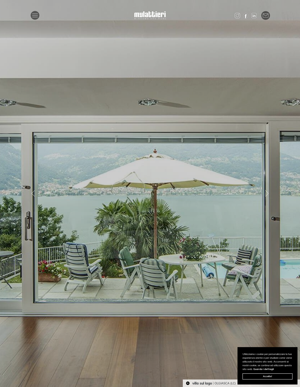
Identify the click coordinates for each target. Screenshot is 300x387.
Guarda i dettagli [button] (263, 369)
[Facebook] (245, 15)
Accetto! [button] (267, 376)
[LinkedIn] (254, 15)
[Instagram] (237, 15)
